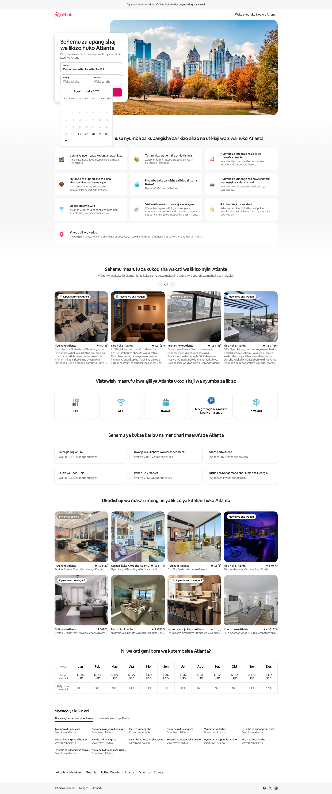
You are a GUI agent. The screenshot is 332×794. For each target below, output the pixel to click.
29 (100, 134)
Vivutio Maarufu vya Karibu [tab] (114, 718)
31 (66, 141)
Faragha (83, 788)
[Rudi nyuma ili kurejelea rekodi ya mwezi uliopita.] (66, 91)
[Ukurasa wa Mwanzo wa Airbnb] (63, 14)
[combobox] (91, 69)
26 (79, 134)
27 (86, 134)
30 (106, 134)
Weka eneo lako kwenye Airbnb (255, 14)
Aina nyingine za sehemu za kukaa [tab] (74, 718)
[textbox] (75, 81)
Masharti (97, 788)
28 (93, 134)
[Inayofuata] (172, 284)
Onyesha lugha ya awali (192, 4)
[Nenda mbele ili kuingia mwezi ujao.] (106, 91)
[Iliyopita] (159, 284)
